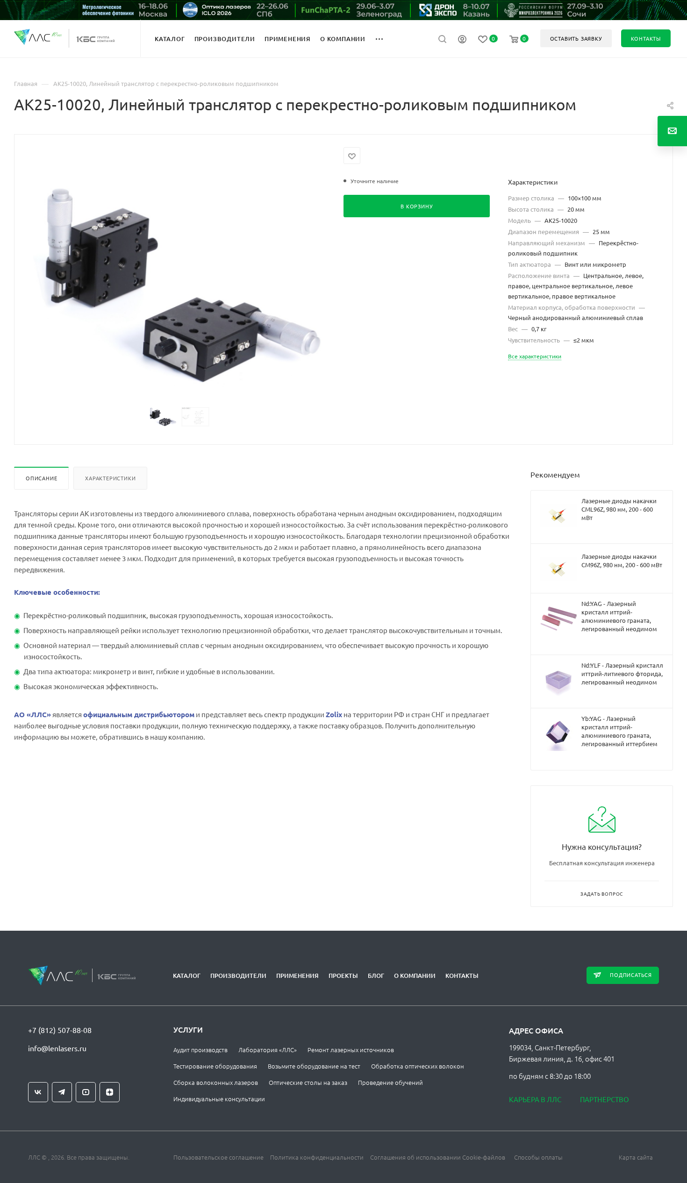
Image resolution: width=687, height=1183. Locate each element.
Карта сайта (636, 1157)
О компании (415, 975)
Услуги (188, 1029)
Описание (41, 478)
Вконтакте (38, 1092)
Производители (238, 975)
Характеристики (110, 478)
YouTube (86, 1092)
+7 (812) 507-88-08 (60, 1029)
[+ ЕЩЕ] (384, 38)
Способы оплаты (538, 1157)
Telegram (62, 1092)
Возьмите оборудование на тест (314, 1066)
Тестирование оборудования (215, 1066)
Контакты (462, 975)
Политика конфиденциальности (317, 1157)
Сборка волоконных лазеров (215, 1082)
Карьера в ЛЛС (535, 1099)
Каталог (186, 975)
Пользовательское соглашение (218, 1157)
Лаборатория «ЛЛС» (267, 1049)
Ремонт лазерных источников (351, 1049)
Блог (376, 975)
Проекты (343, 975)
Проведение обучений (390, 1082)
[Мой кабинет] (462, 40)
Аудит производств (200, 1049)
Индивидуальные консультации (219, 1098)
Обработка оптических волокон (417, 1066)
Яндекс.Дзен (110, 1092)
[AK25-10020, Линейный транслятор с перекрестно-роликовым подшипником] (179, 284)
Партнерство (604, 1099)
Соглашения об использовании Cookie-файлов (437, 1157)
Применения (297, 975)
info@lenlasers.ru (57, 1048)
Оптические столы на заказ (308, 1082)
